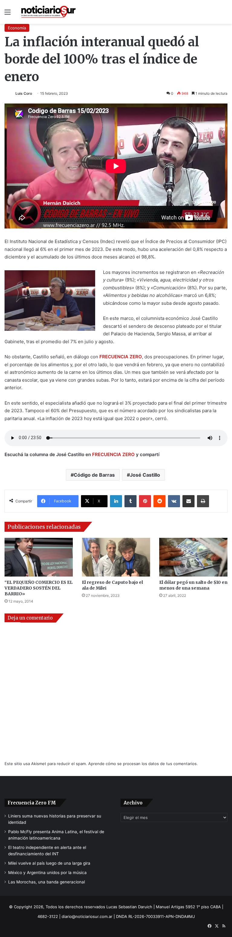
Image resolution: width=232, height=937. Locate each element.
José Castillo (145, 475)
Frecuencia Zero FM (32, 803)
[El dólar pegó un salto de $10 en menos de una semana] (193, 557)
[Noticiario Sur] (48, 12)
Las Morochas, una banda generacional (46, 881)
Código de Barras (94, 475)
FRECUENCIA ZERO (113, 454)
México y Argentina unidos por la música (47, 872)
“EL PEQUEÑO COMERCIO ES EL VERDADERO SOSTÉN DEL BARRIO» (38, 588)
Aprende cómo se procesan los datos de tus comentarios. (143, 763)
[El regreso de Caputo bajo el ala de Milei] (116, 557)
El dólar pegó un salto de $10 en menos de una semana (193, 585)
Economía (17, 27)
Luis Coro (23, 93)
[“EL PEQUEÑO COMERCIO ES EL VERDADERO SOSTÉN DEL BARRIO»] (39, 557)
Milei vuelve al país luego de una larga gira (49, 863)
